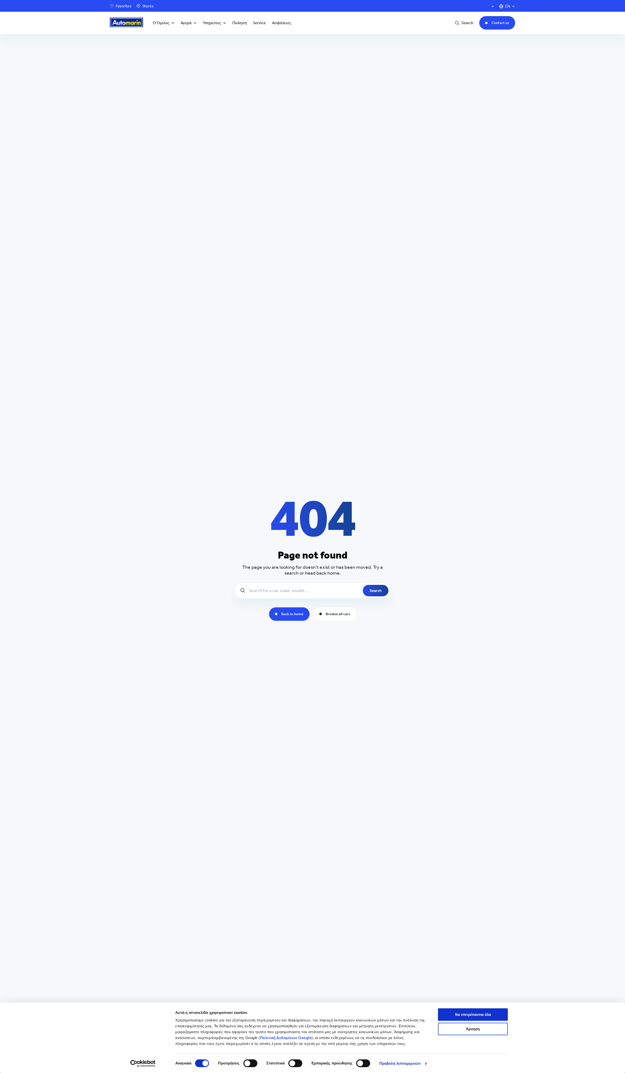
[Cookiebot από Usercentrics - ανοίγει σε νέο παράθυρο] (143, 1063)
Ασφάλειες (281, 23)
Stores (148, 6)
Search (376, 590)
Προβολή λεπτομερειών (400, 1063)
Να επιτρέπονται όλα (473, 1014)
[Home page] (126, 23)
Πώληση (239, 23)
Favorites (124, 6)
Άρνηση (473, 1029)
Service (259, 23)
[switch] (250, 1063)
